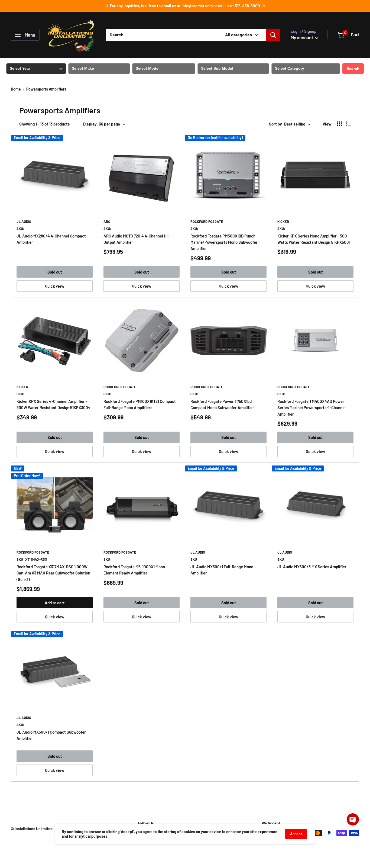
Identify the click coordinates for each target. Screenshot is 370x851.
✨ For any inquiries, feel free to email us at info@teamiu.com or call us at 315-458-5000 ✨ (185, 5)
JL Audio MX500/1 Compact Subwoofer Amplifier (51, 735)
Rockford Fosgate (206, 221)
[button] (353, 819)
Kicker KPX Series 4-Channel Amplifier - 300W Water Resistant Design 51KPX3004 (53, 404)
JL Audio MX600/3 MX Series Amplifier (311, 566)
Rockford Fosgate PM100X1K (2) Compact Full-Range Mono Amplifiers (139, 404)
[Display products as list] (348, 123)
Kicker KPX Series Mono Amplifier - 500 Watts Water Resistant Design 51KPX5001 (313, 239)
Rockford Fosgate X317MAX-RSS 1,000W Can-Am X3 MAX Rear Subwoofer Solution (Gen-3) (53, 573)
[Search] (273, 35)
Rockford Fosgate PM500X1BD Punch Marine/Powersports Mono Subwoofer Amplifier (224, 242)
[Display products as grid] (339, 123)
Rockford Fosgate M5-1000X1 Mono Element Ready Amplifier (134, 569)
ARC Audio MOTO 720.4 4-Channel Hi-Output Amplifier (136, 239)
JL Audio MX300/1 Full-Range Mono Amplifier (221, 569)
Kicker (283, 221)
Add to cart (55, 602)
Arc (106, 221)
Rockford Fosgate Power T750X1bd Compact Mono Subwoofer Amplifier (222, 404)
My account (302, 37)
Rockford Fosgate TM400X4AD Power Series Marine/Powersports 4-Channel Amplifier (311, 407)
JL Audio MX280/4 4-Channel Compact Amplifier (51, 239)
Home (16, 89)
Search (353, 68)
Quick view (54, 286)
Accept (296, 833)
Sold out (54, 271)
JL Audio (24, 221)
